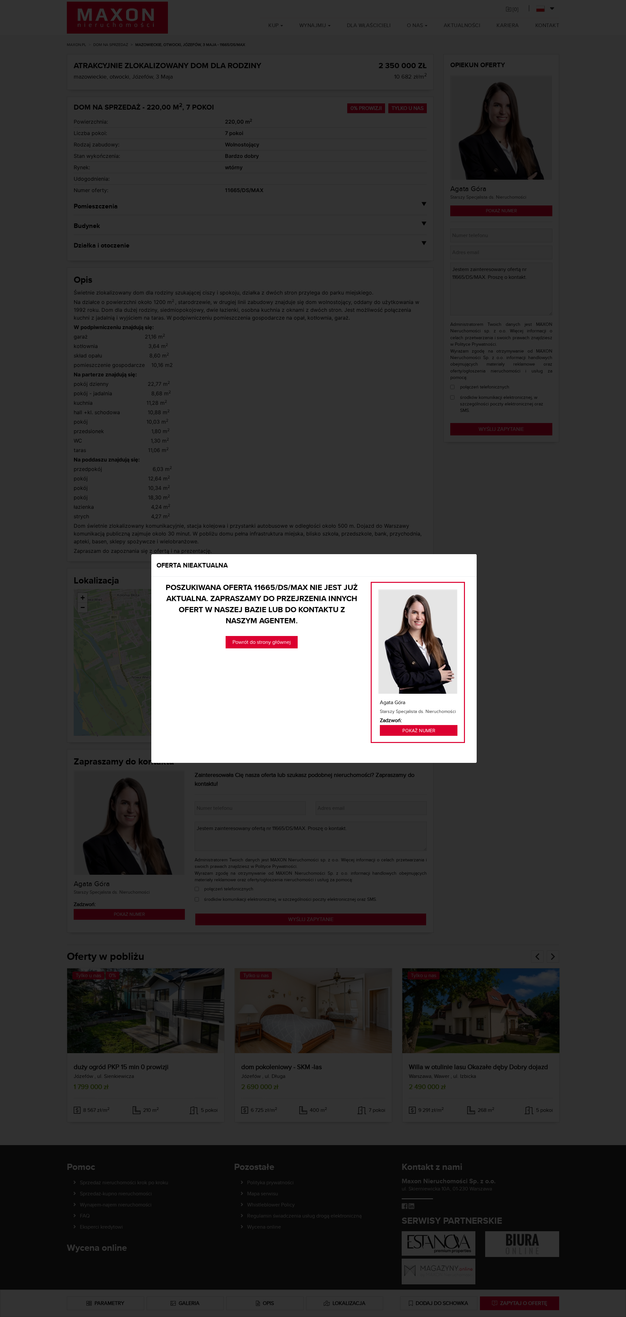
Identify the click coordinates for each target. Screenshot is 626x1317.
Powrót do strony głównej (261, 642)
